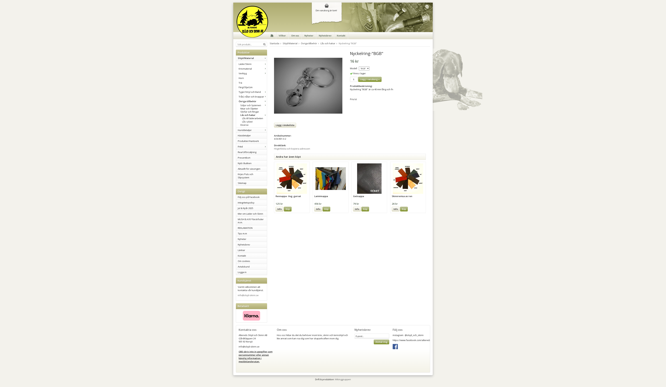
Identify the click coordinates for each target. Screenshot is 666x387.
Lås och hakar (247, 115)
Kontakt (341, 35)
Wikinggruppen (343, 379)
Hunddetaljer (245, 130)
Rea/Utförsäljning (247, 152)
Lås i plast (247, 121)
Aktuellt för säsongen (249, 168)
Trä (240, 82)
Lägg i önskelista (285, 125)
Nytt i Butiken (244, 163)
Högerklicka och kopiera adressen (292, 148)
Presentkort (244, 157)
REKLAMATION (245, 227)
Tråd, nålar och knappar (251, 96)
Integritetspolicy (246, 202)
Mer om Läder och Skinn (250, 213)
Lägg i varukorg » (370, 79)
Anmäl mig (381, 341)
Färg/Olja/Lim (246, 87)
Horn (241, 78)
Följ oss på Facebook (249, 197)
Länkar (241, 250)
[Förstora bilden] (308, 85)
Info (279, 209)
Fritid (240, 146)
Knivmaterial (245, 68)
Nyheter (308, 35)
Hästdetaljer (244, 135)
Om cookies (244, 261)
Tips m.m (242, 233)
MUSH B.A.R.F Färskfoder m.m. (251, 221)
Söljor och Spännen (250, 105)
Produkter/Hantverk (248, 141)
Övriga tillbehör (247, 101)
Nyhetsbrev (325, 35)
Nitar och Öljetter (249, 108)
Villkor (282, 35)
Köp (288, 209)
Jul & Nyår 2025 (245, 208)
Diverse (244, 124)
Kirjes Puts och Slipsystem (245, 176)
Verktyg (243, 73)
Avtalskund (244, 266)
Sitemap (242, 183)
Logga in (242, 272)
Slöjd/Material (246, 58)
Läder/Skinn (245, 64)
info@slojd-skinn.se (248, 295)
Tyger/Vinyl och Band (250, 91)
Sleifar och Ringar (249, 111)
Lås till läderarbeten (252, 118)
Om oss (295, 35)
